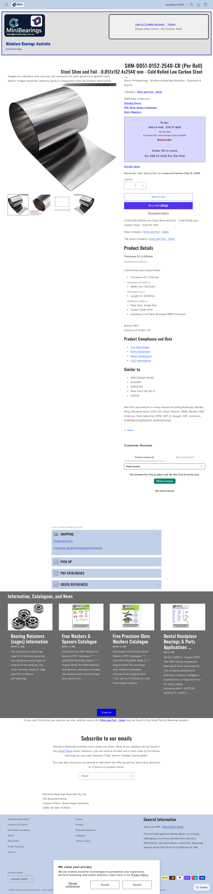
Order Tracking (16, 846)
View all (106, 712)
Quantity (128, 179)
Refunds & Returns (86, 830)
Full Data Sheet (140, 347)
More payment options (158, 213)
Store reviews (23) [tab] (185, 457)
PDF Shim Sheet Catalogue (140, 107)
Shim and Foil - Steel (149, 91)
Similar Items (132, 166)
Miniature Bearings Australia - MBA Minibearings (37, 890)
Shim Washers (132, 112)
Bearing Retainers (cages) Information (29, 638)
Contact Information (18, 819)
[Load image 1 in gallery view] (18, 205)
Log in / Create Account (149, 24)
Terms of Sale (83, 841)
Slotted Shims (132, 103)
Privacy (79, 824)
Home (171, 24)
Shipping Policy (63, 540)
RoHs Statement (140, 351)
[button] (6, 4)
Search (11, 852)
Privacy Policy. (140, 874)
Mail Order (13, 841)
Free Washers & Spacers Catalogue (79, 638)
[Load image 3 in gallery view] (62, 205)
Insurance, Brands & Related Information (78, 547)
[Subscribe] (131, 776)
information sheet (172, 826)
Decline (137, 884)
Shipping (80, 835)
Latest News (65, 750)
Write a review (165, 481)
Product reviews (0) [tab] (144, 457)
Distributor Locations (19, 830)
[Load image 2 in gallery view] (40, 205)
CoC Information (141, 360)
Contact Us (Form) (18, 824)
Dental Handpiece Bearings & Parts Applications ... (180, 641)
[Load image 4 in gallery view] (84, 205)
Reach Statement (141, 356)
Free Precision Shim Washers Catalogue (131, 638)
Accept (105, 884)
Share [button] (130, 430)
